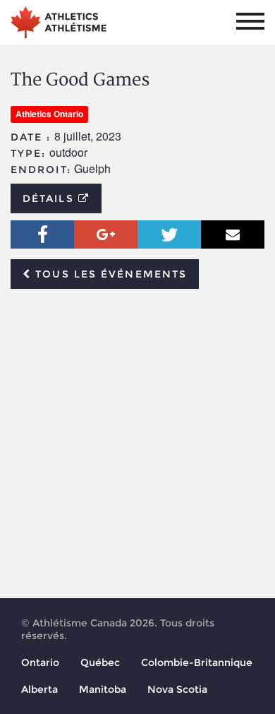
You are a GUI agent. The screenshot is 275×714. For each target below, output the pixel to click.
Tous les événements (109, 274)
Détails (50, 198)
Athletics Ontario (49, 113)
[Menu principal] (250, 21)
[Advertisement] (137, 444)
